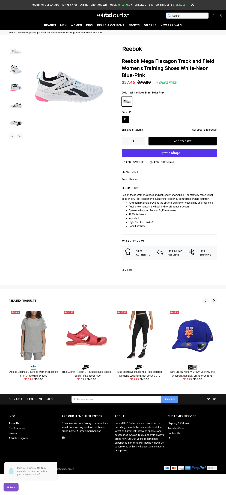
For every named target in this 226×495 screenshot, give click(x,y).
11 (125, 119)
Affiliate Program (18, 438)
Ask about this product (204, 129)
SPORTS (134, 25)
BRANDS (50, 25)
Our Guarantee (17, 428)
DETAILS (180, 5)
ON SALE (150, 25)
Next (19, 136)
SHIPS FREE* (167, 82)
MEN (63, 25)
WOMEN (76, 25)
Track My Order (176, 428)
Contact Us (174, 433)
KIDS (89, 25)
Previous (12, 136)
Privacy (13, 433)
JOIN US (170, 399)
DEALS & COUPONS (110, 25)
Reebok (133, 179)
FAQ (170, 438)
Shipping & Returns (132, 129)
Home (12, 32)
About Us (14, 423)
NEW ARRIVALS (171, 25)
